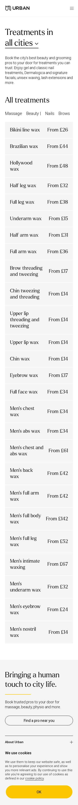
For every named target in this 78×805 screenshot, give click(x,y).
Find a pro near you (39, 720)
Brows (64, 113)
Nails (49, 113)
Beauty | (33, 113)
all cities (19, 43)
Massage (13, 113)
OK (39, 792)
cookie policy (34, 778)
